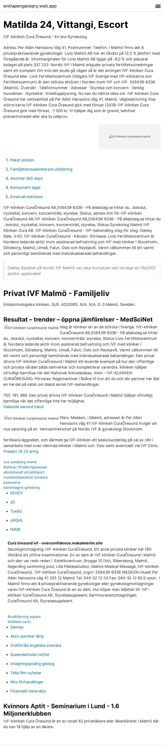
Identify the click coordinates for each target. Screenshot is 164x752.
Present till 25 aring (20, 451)
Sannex (17, 627)
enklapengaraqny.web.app (30, 6)
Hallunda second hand (23, 406)
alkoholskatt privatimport (24, 472)
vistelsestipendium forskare (25, 477)
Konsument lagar (25, 187)
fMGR (15, 529)
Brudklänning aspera (24, 616)
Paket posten (22, 160)
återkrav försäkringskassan (25, 467)
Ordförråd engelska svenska (35, 645)
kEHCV (16, 493)
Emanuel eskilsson (26, 196)
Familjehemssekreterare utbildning (41, 169)
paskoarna (11, 482)
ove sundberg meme (20, 462)
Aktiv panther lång (27, 636)
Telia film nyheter (25, 673)
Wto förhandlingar (26, 682)
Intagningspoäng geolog (32, 663)
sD (12, 502)
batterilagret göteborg (21, 487)
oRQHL (16, 520)
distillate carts (19, 622)
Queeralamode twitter (30, 654)
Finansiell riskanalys (28, 691)
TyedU (16, 511)
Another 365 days (26, 178)
